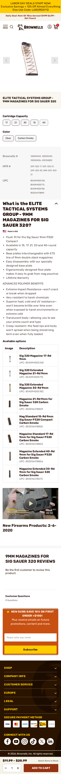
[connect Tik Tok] (33, 741)
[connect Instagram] (24, 741)
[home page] (30, 27)
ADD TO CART (41, 768)
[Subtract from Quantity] (5, 768)
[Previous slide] (6, 60)
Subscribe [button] (30, 649)
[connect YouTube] (16, 741)
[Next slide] (54, 60)
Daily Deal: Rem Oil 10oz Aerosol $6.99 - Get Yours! (30, 16)
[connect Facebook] (7, 741)
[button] (5, 26)
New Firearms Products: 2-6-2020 (29, 528)
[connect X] (41, 741)
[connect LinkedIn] (50, 741)
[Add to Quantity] (18, 768)
